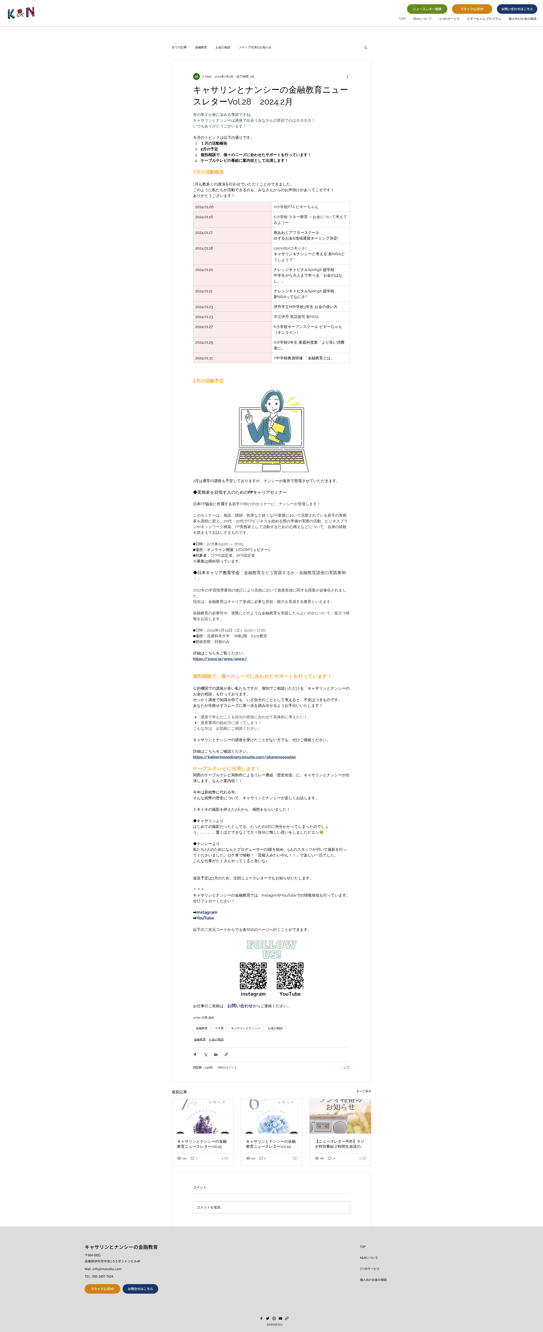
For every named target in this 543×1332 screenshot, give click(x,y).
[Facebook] (261, 1318)
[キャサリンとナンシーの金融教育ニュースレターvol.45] (202, 1116)
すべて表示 (363, 1091)
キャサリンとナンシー (246, 1028)
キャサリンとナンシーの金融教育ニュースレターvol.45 (202, 1144)
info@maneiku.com (107, 1268)
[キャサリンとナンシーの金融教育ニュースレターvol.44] (271, 1116)
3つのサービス (369, 1268)
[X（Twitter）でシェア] (205, 1054)
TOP (363, 1246)
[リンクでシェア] (226, 1054)
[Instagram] (274, 1318)
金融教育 (201, 47)
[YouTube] (280, 1318)
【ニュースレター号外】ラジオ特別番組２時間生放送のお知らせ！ (339, 1144)
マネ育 (219, 1028)
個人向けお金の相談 (373, 1280)
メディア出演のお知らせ (255, 47)
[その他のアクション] (347, 76)
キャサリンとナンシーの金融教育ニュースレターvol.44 (271, 1144)
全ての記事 (179, 47)
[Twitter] (268, 1318)
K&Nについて (369, 1257)
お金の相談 (223, 47)
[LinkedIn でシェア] (216, 1054)
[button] (450, 19)
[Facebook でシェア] (195, 1054)
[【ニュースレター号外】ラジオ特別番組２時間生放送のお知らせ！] (340, 1116)
